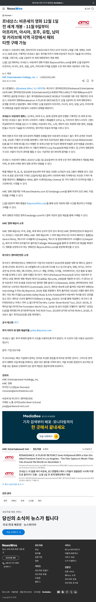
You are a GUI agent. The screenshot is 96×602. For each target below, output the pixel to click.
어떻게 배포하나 (71, 553)
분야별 (37, 553)
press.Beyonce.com (41, 330)
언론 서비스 (69, 571)
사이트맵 (37, 592)
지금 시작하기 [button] (12, 532)
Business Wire (24, 88)
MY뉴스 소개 (70, 575)
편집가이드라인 (26, 592)
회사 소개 (6, 592)
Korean (8, 15)
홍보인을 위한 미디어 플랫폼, (48, 3)
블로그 (37, 581)
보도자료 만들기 (41, 570)
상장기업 (38, 557)
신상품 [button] (31, 501)
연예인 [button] (13, 501)
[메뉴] (3, 9)
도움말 (37, 578)
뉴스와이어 (39, 88)
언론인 (68, 567)
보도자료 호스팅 (71, 583)
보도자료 (39, 545)
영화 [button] (22, 501)
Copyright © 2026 (9, 597)
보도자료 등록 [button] (11, 558)
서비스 (68, 545)
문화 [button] (5, 501)
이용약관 (14, 592)
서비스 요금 (69, 557)
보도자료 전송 (70, 579)
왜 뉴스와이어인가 (72, 549)
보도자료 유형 (40, 574)
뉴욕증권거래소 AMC (47, 77)
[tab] (49, 545)
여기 (16, 322)
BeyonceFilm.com (36, 203)
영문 (37, 561)
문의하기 (7, 567)
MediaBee (46, 592)
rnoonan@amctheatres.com (17, 390)
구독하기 (88, 449)
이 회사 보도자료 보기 (12, 484)
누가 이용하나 (70, 561)
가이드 (38, 566)
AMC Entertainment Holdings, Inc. (20, 77)
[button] (83, 81)
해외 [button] (39, 501)
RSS (46, 449)
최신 (37, 549)
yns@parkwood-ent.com (15, 406)
